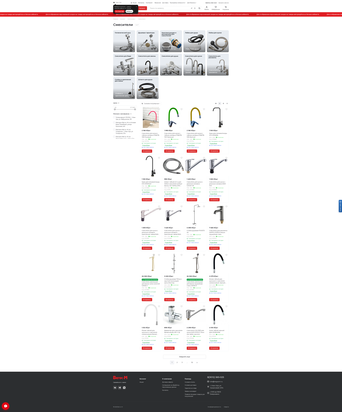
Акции (142, 382)
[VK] (115, 387)
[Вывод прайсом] (227, 103)
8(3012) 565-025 (211, 3)
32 (192, 362)
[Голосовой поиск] (195, 8)
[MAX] (124, 387)
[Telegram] (119, 387)
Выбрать (129, 11)
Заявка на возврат (190, 391)
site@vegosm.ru (216, 381)
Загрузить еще (184, 357)
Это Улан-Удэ (120, 11)
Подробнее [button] (146, 145)
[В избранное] (159, 109)
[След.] (197, 362)
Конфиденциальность (214, 407)
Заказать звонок (223, 2)
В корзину (147, 151)
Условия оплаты (190, 382)
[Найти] (199, 8)
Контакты (165, 390)
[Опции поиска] (191, 8)
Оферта (226, 407)
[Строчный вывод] (223, 103)
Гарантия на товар (191, 388)
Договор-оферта (167, 382)
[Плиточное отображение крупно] (216, 103)
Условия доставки (190, 385)
